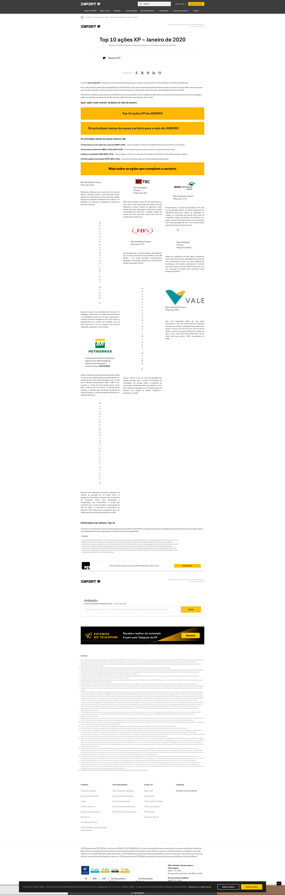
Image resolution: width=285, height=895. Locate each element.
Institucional (149, 796)
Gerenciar (192, 887)
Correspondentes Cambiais (116, 879)
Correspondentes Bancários (144, 879)
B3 (86, 878)
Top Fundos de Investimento (123, 806)
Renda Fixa (85, 817)
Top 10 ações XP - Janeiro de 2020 (125, 17)
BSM (94, 878)
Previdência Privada (89, 822)
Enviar (191, 609)
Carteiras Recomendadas (122, 796)
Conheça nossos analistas (186, 791)
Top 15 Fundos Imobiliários (123, 791)
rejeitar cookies (228, 887)
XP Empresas (149, 812)
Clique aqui (187, 566)
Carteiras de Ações (102, 17)
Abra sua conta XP (196, 4)
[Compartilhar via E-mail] (159, 73)
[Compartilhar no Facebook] (136, 73)
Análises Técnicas (88, 806)
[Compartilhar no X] (142, 73)
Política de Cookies (152, 806)
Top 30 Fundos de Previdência (124, 812)
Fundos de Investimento (90, 812)
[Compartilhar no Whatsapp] (148, 73)
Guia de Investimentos (90, 796)
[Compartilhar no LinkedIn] (154, 73)
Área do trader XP (151, 817)
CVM (104, 878)
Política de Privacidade (153, 801)
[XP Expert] (90, 4)
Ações (89, 17)
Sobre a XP (148, 791)
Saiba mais (205, 887)
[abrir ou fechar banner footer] (279, 883)
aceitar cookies (252, 887)
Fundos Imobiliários (88, 791)
